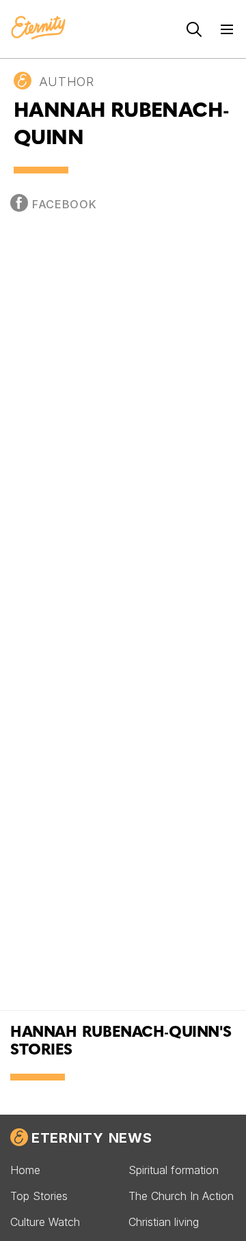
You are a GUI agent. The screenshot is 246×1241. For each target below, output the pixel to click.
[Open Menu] (227, 29)
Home (25, 1170)
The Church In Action (181, 1196)
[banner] (38, 29)
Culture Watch (45, 1222)
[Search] (194, 29)
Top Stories (39, 1196)
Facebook (64, 204)
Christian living (163, 1222)
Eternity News (91, 1138)
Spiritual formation (173, 1170)
